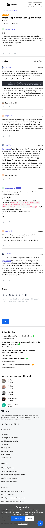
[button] (4, 5)
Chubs (10, 380)
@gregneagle (6, 149)
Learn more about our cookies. (22, 514)
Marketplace (5, 448)
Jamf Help (4, 434)
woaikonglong (12, 398)
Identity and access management (12, 491)
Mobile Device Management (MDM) (13, 474)
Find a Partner (6, 454)
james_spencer (10, 29)
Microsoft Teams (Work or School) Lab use (17, 336)
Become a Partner (7, 451)
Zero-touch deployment (9, 471)
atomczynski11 (13, 404)
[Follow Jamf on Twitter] (2, 424)
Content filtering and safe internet (12, 501)
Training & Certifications (9, 438)
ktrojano (10, 386)
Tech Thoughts (7, 355)
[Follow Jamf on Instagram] (15, 424)
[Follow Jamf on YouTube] (11, 424)
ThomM (10, 392)
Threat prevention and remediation (13, 498)
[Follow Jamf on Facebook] (19, 424)
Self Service (5, 488)
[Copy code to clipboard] (41, 83)
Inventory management (9, 481)
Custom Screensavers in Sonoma (13, 358)
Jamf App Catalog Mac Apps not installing (17, 365)
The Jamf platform (7, 468)
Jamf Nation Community (9, 441)
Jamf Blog (4, 444)
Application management (9, 478)
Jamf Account (6, 458)
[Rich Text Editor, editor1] (22, 307)
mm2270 (8, 67)
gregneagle (9, 116)
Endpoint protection (8, 494)
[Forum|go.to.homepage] (12, 4)
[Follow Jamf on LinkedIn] (6, 424)
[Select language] (30, 5)
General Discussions (10, 10)
